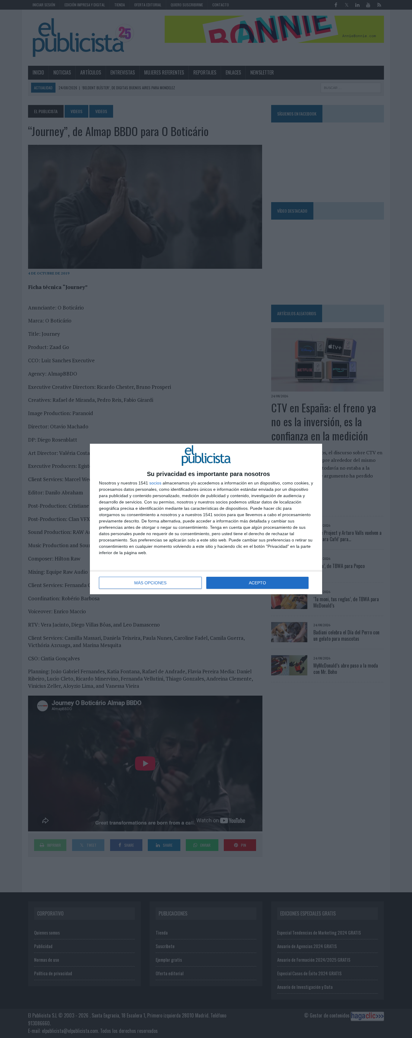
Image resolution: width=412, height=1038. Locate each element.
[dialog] (206, 519)
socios (155, 483)
